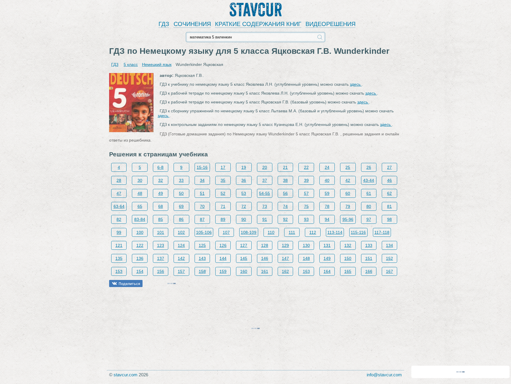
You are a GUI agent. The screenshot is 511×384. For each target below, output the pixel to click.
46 (389, 180)
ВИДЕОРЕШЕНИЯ (330, 24)
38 (285, 180)
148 (306, 258)
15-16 (202, 167)
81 (389, 206)
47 (119, 193)
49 (160, 193)
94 (327, 219)
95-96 (347, 219)
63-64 (119, 206)
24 (327, 167)
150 (347, 258)
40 (327, 180)
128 (264, 245)
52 (223, 193)
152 (389, 258)
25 (347, 167)
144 (223, 258)
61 (368, 193)
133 (368, 245)
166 (368, 271)
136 (139, 258)
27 (389, 167)
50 (181, 193)
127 (243, 245)
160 (243, 271)
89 (223, 219)
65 (140, 206)
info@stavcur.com (384, 374)
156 (160, 271)
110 (271, 232)
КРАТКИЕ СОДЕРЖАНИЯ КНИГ (258, 24)
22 (306, 167)
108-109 (248, 232)
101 (160, 232)
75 (306, 206)
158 (202, 271)
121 (118, 245)
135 (118, 258)
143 (202, 258)
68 (160, 206)
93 (306, 219)
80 (368, 206)
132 (347, 245)
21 (285, 167)
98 (389, 219)
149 (327, 258)
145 (243, 258)
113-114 (334, 232)
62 (389, 193)
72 (243, 206)
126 (223, 245)
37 (264, 180)
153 (118, 271)
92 (285, 219)
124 (181, 245)
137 (160, 258)
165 (347, 271)
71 (223, 206)
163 (306, 271)
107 (226, 232)
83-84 (139, 219)
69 (181, 206)
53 (243, 193)
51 (202, 193)
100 (139, 232)
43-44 (368, 180)
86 (181, 219)
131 (327, 245)
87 (202, 219)
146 (264, 258)
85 (160, 219)
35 (223, 180)
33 (181, 180)
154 (139, 271)
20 (264, 167)
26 (368, 167)
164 (327, 271)
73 (264, 206)
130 (306, 245)
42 (347, 180)
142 (181, 258)
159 (223, 271)
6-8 (160, 167)
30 (140, 180)
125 (202, 245)
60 (347, 193)
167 (389, 271)
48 (140, 193)
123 (160, 245)
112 (312, 232)
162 (285, 271)
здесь (356, 84)
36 (243, 180)
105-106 (204, 232)
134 (389, 245)
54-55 (264, 193)
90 (243, 219)
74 (285, 206)
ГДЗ (164, 24)
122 (139, 245)
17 (223, 167)
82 (119, 219)
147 (285, 258)
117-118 (381, 232)
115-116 (358, 232)
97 (368, 219)
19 (243, 167)
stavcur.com (126, 374)
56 (285, 193)
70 (202, 206)
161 (264, 271)
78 (327, 206)
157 (181, 271)
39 (306, 180)
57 (306, 193)
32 (160, 180)
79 (347, 206)
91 (264, 219)
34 (202, 180)
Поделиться (129, 283)
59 (327, 193)
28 (119, 180)
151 (368, 258)
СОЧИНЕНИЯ (192, 24)
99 (119, 232)
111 (292, 232)
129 (285, 245)
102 (181, 232)
